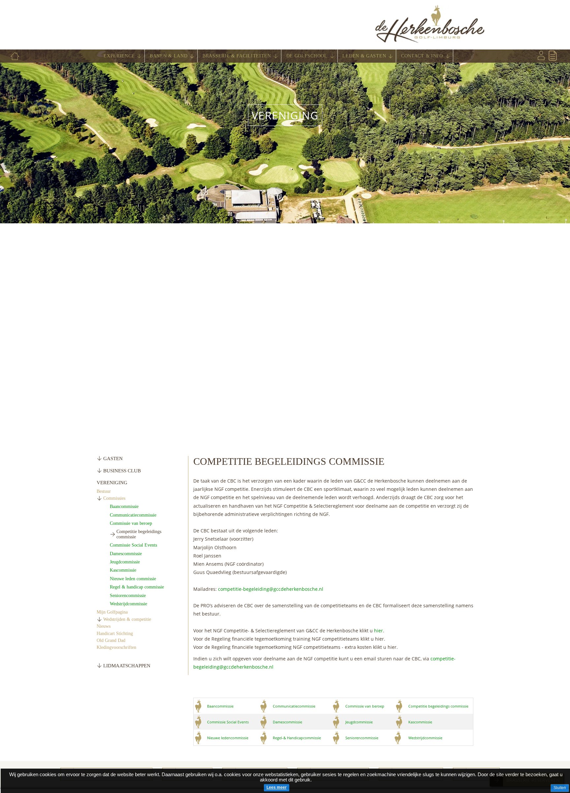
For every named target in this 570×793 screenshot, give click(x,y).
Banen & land (168, 55)
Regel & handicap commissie (137, 587)
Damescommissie (126, 553)
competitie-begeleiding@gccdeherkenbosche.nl (270, 589)
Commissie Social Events (133, 545)
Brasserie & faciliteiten (237, 55)
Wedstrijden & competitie (127, 619)
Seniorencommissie (128, 595)
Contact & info (422, 55)
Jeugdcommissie (125, 561)
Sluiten (560, 787)
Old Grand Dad (111, 640)
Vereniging (285, 115)
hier (378, 630)
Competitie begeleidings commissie (438, 706)
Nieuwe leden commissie (133, 578)
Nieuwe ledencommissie (227, 737)
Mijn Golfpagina (112, 612)
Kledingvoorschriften (116, 647)
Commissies (114, 498)
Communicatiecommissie (133, 515)
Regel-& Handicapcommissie (297, 737)
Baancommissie (124, 506)
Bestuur (104, 491)
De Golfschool (307, 55)
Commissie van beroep (131, 523)
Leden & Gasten (364, 55)
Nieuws (104, 626)
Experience (119, 55)
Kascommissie (123, 570)
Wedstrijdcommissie (128, 603)
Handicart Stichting (115, 633)
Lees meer (277, 787)
